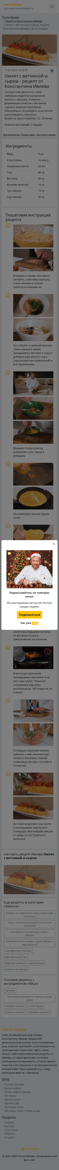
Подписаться (29, 615)
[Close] (53, 543)
